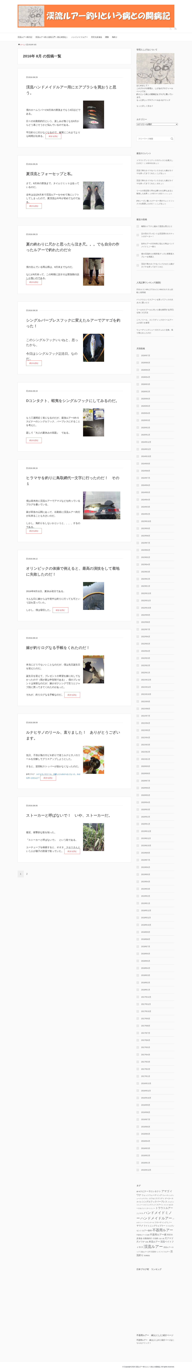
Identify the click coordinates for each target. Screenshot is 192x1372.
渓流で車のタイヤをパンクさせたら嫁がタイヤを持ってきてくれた (157, 265)
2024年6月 (145, 485)
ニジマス (139, 1213)
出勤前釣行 (147, 1238)
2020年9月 (145, 766)
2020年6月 (145, 788)
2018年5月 (145, 961)
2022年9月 (145, 615)
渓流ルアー (153, 1246)
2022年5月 (145, 644)
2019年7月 (145, 860)
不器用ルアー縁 (158, 1234)
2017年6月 (145, 1040)
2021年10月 (146, 694)
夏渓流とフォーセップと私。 (50, 174)
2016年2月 (145, 1155)
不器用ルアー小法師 (142, 1235)
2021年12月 (146, 680)
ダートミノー (150, 1208)
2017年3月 (145, 1062)
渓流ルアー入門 (145, 1252)
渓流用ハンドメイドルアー (160, 1252)
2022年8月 (145, 622)
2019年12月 (146, 831)
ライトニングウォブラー (154, 1226)
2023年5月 (145, 557)
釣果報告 (147, 1255)
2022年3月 (145, 658)
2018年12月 (146, 910)
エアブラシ (145, 1198)
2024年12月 (146, 442)
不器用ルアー (162, 1230)
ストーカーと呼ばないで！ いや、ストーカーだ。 (69, 815)
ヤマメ (139, 1225)
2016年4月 (145, 1141)
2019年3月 (145, 889)
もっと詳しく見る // (144, 106)
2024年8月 (145, 471)
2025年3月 (145, 420)
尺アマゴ (169, 1238)
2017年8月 (145, 1026)
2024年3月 (145, 507)
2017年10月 (146, 1011)
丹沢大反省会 (96, 37)
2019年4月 (145, 882)
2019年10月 (146, 845)
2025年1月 (145, 435)
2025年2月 (145, 428)
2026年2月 (145, 391)
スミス (166, 1205)
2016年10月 (146, 1098)
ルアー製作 (147, 1231)
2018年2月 (145, 983)
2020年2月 (145, 817)
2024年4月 (145, 500)
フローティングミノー (163, 1222)
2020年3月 (145, 809)
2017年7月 (145, 1033)
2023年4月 (145, 564)
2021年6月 (145, 723)
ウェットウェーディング (152, 1195)
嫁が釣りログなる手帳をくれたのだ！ (58, 648)
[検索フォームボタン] (172, 139)
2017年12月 (146, 997)
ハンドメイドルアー (79, 37)
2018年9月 (145, 932)
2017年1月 (145, 1076)
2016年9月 (145, 1105)
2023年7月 (145, 543)
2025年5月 (145, 406)
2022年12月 (146, 593)
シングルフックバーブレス (154, 1201)
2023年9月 (145, 528)
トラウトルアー (164, 1208)
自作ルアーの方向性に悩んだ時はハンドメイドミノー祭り (157, 245)
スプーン (159, 1205)
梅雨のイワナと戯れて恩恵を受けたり (156, 226)
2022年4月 (145, 651)
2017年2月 (145, 1069)
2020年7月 (145, 781)
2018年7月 (145, 946)
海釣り (114, 37)
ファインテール (149, 1222)
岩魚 (146, 1242)
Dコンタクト (155, 1191)
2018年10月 (146, 925)
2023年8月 (145, 536)
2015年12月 (146, 1170)
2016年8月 (145, 1112)
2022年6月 (145, 637)
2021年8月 (145, 709)
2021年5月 (145, 730)
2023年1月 (145, 586)
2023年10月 (146, 521)
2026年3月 (145, 384)
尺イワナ (140, 1242)
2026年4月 (145, 377)
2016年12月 (146, 1083)
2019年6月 (145, 867)
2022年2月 (145, 665)
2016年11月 (146, 1091)
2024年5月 (145, 492)
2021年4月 (145, 737)
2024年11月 (146, 449)
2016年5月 (145, 1134)
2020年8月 (145, 773)
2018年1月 (145, 990)
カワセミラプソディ (156, 1198)
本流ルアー (154, 1241)
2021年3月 (145, 745)
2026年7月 (145, 355)
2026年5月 (145, 370)
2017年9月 (145, 1019)
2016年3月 (145, 1148)
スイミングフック (149, 1205)
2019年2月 (145, 896)
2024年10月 (146, 456)
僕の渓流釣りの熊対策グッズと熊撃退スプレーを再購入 (157, 255)
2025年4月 (145, 413)
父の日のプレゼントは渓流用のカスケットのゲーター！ (157, 235)
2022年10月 (146, 608)
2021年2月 (145, 752)
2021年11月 (146, 687)
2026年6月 (145, 363)
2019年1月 (145, 903)
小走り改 (161, 1238)
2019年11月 (146, 838)
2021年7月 (145, 716)
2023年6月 (145, 550)
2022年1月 (145, 673)
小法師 (155, 1238)
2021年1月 (145, 759)
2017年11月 (146, 1004)
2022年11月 (146, 600)
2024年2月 (145, 514)
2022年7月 (145, 629)
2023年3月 (145, 572)
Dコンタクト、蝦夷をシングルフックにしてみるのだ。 (72, 401)
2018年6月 (145, 954)
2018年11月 (146, 918)
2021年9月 (145, 701)
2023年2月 (145, 579)
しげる (160, 173)
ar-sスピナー (142, 1191)
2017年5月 (145, 1047)
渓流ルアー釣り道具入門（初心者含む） (51, 37)
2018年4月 (145, 968)
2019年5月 (145, 874)
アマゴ (165, 1191)
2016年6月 (145, 1127)
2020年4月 (145, 802)
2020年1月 (145, 824)
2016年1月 (145, 1163)
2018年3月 (145, 975)
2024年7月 (145, 478)
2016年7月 (145, 1119)
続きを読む (53, 136)
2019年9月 (145, 853)
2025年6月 (145, 399)
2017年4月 (145, 1055)
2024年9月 (145, 464)
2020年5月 (145, 795)
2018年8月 (145, 939)
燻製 (107, 37)
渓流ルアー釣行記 (25, 37)
